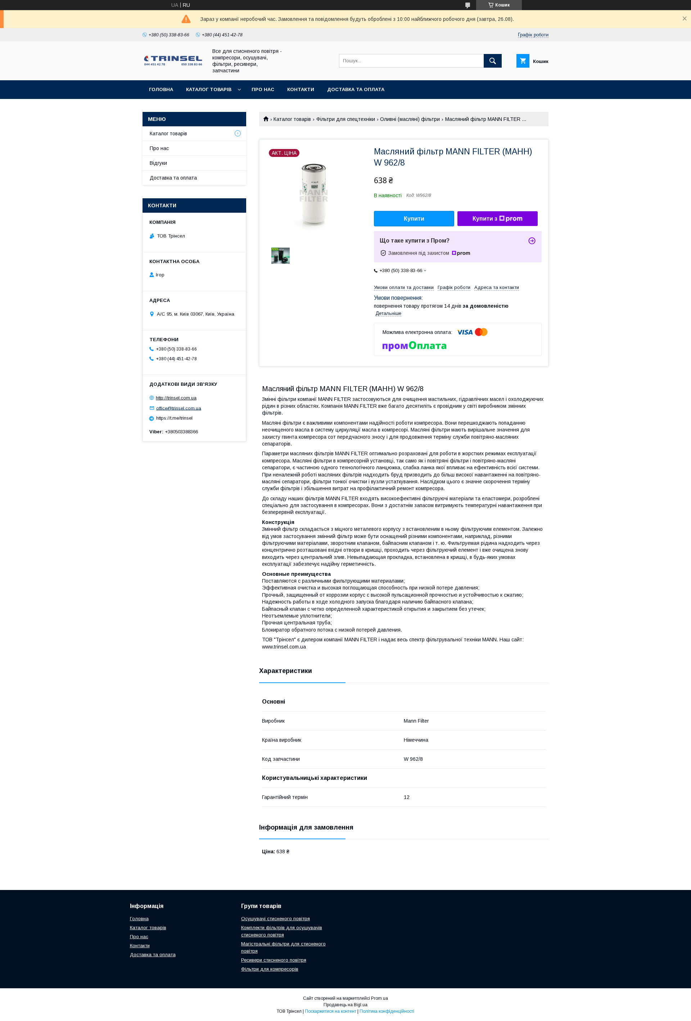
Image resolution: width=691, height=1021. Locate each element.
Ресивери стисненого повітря (273, 960)
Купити (414, 219)
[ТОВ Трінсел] (173, 65)
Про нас (263, 89)
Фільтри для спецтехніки (345, 119)
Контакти (300, 89)
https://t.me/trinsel (174, 418)
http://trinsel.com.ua (176, 398)
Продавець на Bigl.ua (345, 1004)
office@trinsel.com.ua (178, 408)
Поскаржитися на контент (330, 1011)
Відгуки (158, 163)
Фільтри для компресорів (269, 969)
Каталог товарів (208, 89)
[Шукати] (493, 61)
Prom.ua (379, 998)
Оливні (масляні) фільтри (410, 119)
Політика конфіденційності (387, 1011)
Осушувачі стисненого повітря (275, 918)
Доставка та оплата (355, 89)
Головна (161, 89)
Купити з (485, 219)
